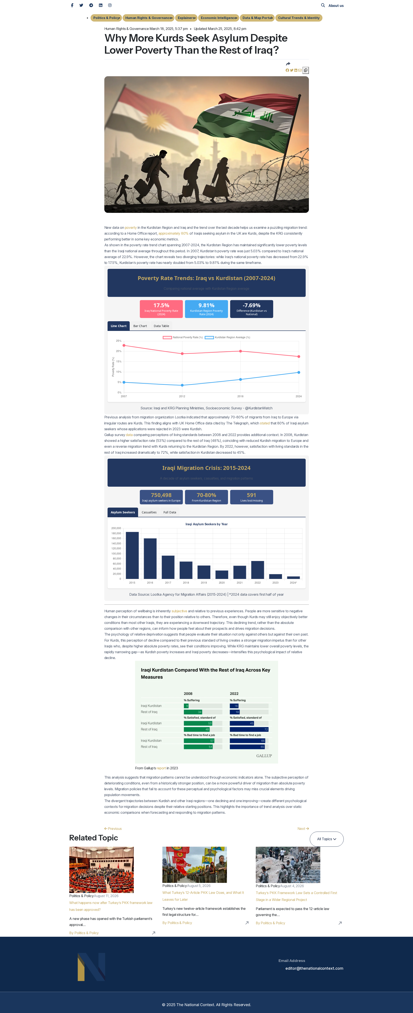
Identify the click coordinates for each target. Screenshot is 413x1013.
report (161, 768)
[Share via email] (300, 70)
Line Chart (118, 326)
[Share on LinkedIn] (296, 70)
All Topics (325, 839)
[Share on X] (292, 70)
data (129, 435)
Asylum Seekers (123, 512)
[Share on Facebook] (288, 70)
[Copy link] (305, 70)
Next (301, 828)
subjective (179, 611)
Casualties (149, 512)
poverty (131, 227)
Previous (114, 828)
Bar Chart (140, 326)
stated (265, 423)
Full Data (169, 512)
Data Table (161, 326)
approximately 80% (174, 233)
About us (336, 5)
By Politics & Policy (84, 933)
